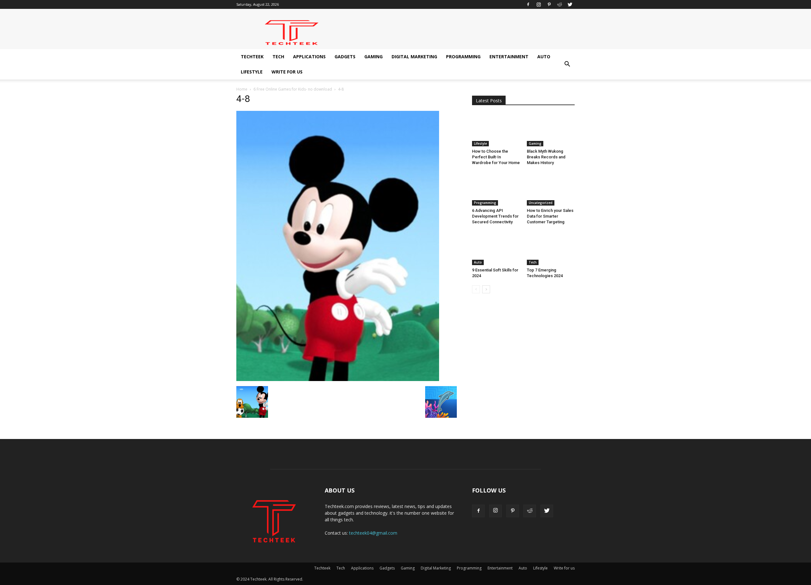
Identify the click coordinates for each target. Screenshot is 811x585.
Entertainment (508, 57)
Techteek (252, 57)
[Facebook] (528, 4)
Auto (543, 57)
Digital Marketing (414, 57)
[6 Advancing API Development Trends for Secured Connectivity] (496, 189)
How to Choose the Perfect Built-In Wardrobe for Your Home (496, 157)
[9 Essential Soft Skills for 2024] (496, 248)
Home (241, 89)
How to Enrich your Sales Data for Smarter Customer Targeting (550, 216)
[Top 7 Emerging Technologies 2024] (551, 248)
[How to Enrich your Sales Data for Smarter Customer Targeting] (551, 189)
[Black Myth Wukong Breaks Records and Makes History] (551, 129)
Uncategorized (540, 202)
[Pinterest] (549, 4)
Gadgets (345, 57)
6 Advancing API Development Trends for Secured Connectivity (495, 216)
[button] (567, 64)
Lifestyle (252, 72)
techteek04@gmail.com (373, 533)
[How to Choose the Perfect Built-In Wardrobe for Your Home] (496, 129)
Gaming (373, 57)
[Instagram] (538, 4)
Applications (309, 57)
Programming (463, 57)
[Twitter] (570, 4)
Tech (278, 57)
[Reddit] (559, 4)
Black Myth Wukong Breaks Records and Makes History (546, 157)
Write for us (287, 72)
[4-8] (337, 379)
